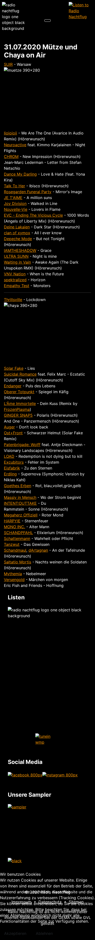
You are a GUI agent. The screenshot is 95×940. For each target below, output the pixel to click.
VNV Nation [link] (15, 273)
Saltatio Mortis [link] (17, 562)
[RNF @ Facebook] (25, 774)
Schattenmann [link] (17, 538)
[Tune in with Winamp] (47, 739)
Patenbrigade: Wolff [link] (22, 444)
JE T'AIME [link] (13, 197)
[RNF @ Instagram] (60, 774)
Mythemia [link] (13, 573)
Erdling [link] (10, 473)
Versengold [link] (14, 579)
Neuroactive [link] (15, 144)
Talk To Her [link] (14, 185)
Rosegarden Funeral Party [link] (27, 191)
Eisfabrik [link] (12, 468)
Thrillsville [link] (13, 299)
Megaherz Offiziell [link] (21, 515)
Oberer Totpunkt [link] (19, 391)
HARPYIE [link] (12, 520)
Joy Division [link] (15, 203)
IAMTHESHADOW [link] (20, 250)
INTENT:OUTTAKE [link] (20, 503)
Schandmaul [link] (15, 550)
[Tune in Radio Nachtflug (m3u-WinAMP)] (81, 11)
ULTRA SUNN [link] (16, 256)
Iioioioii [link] (10, 133)
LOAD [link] (9, 456)
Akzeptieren (15, 933)
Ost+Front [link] (13, 432)
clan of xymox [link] (17, 232)
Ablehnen (44, 933)
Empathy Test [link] (16, 285)
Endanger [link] (12, 385)
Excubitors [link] (14, 462)
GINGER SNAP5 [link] (18, 415)
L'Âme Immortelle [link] (20, 403)
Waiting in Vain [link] (17, 262)
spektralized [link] (15, 279)
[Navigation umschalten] (47, 20)
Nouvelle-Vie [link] (15, 209)
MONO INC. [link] (14, 526)
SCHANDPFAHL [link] (18, 532)
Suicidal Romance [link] (20, 374)
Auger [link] (9, 427)
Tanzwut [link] (11, 544)
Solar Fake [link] (13, 368)
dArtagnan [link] (38, 550)
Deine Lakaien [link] (17, 226)
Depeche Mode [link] (18, 238)
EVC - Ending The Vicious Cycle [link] (33, 215)
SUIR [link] (8, 64)
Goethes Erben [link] (17, 485)
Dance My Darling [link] (20, 174)
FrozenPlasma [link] (17, 409)
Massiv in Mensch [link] (20, 497)
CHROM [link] (11, 156)
